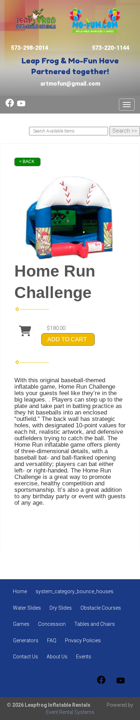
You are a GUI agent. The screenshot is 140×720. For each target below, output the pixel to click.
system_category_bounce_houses (74, 591)
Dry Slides (61, 608)
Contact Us (25, 656)
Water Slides (27, 608)
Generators (25, 640)
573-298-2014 (29, 47)
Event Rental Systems (70, 712)
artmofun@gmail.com (70, 83)
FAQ (51, 640)
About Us (57, 656)
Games (21, 624)
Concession (52, 624)
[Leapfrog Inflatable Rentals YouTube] (21, 105)
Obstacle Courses (100, 608)
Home (20, 591)
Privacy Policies (83, 640)
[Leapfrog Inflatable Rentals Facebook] (9, 105)
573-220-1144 (110, 47)
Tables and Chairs (94, 624)
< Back (26, 161)
